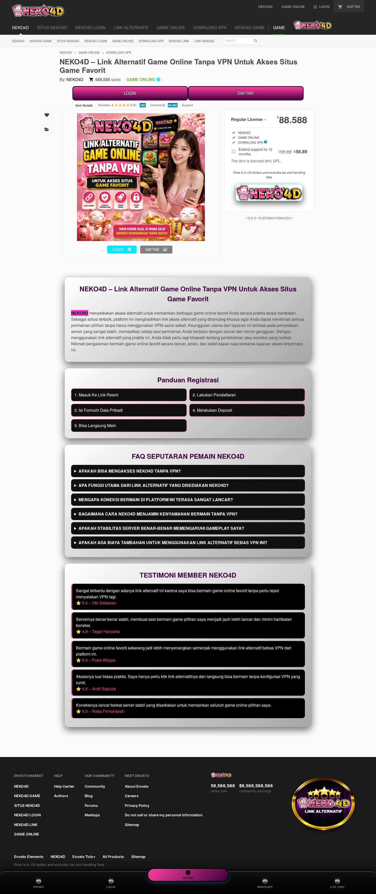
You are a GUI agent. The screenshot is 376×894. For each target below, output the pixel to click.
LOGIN (130, 93)
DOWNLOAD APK (151, 41)
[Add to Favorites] (47, 115)
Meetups (92, 815)
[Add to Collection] (47, 129)
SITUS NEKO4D (68, 41)
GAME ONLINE (123, 41)
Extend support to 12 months (273, 151)
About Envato (137, 786)
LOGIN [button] (117, 249)
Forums (91, 805)
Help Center (64, 786)
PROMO (39, 887)
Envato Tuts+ (83, 856)
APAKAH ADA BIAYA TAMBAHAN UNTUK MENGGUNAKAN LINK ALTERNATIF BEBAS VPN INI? (173, 542)
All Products (113, 856)
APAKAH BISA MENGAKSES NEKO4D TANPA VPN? (130, 471)
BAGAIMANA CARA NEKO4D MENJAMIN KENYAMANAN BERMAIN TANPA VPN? (158, 514)
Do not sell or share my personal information (164, 815)
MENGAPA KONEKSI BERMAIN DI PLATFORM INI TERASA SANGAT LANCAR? (156, 499)
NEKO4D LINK (179, 41)
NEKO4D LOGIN (95, 41)
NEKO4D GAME (41, 41)
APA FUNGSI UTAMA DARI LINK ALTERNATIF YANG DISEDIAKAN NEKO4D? (154, 485)
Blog (89, 796)
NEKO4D (18, 41)
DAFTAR (246, 93)
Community (95, 786)
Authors (61, 796)
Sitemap (132, 824)
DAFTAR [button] (152, 249)
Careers (132, 796)
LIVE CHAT (337, 887)
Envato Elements (28, 856)
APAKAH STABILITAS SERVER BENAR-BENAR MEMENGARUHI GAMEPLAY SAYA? (161, 528)
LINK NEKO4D (204, 41)
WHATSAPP (265, 887)
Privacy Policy (137, 805)
